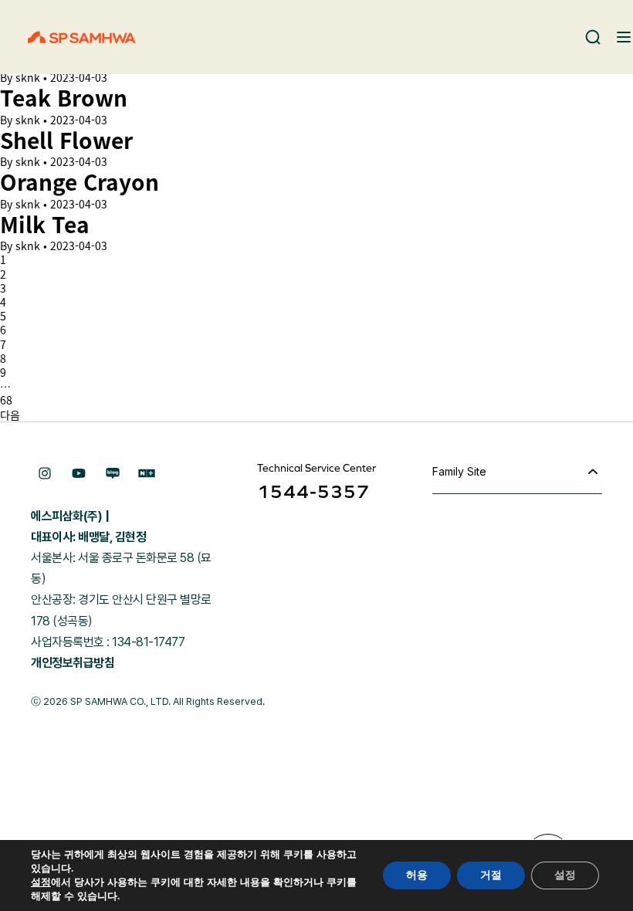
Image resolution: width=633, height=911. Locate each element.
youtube (79, 473)
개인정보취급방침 (72, 662)
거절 (491, 875)
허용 (417, 875)
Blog (113, 473)
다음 (10, 414)
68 (6, 400)
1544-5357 (313, 491)
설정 (41, 882)
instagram (45, 473)
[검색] (593, 37)
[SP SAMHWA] (82, 37)
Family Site (459, 471)
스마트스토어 (147, 473)
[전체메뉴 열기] (623, 37)
